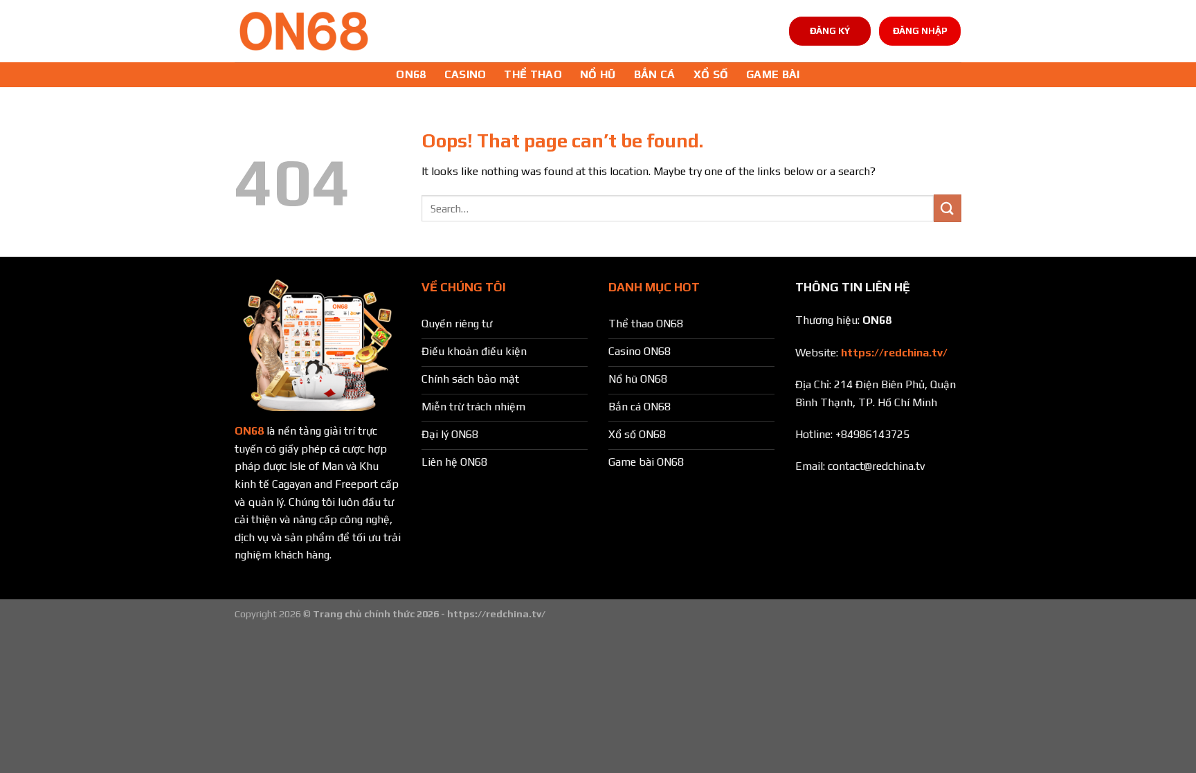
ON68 (411, 74)
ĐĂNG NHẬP (920, 30)
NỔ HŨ (598, 74)
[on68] (304, 31)
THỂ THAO (533, 74)
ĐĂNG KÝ (830, 30)
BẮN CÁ (655, 74)
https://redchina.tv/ (894, 352)
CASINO (465, 74)
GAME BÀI (773, 74)
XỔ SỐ (711, 74)
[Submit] (947, 207)
